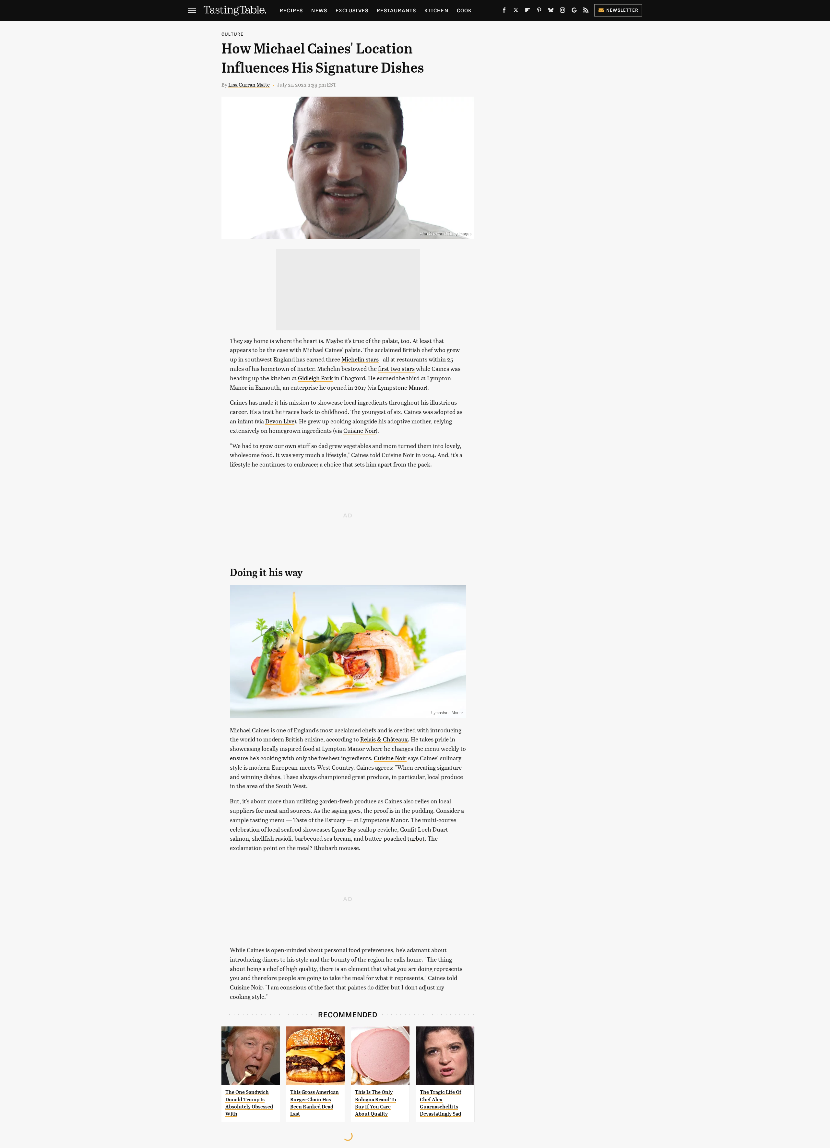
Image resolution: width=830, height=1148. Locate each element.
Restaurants (396, 10)
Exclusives (352, 10)
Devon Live (279, 421)
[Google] (574, 11)
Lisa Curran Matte (249, 84)
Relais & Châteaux (384, 739)
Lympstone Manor (402, 387)
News (319, 10)
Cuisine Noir (359, 430)
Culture (232, 34)
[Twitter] (516, 11)
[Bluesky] (551, 11)
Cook (464, 10)
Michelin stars (360, 359)
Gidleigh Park (315, 378)
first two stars (396, 368)
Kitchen (436, 10)
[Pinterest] (539, 11)
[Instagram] (562, 11)
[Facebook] (504, 11)
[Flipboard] (527, 11)
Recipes (291, 10)
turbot (416, 838)
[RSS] (586, 11)
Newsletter (622, 10)
